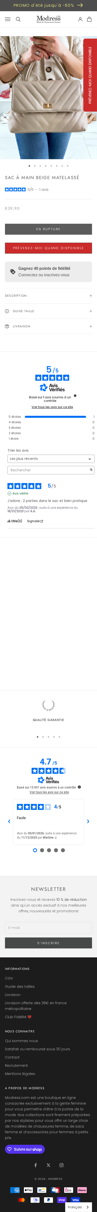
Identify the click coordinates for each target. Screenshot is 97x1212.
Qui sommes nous (21, 1040)
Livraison (12, 994)
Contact (12, 1057)
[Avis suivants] (88, 821)
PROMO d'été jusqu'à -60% (44, 5)
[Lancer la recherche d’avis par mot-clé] (91, 470)
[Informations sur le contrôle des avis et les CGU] (75, 396)
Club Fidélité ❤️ (18, 1016)
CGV (9, 978)
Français (75, 1207)
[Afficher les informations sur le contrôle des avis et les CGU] (79, 787)
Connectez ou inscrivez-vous (43, 275)
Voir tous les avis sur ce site (52, 407)
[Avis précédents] (8, 821)
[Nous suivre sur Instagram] (61, 1165)
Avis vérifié (20, 494)
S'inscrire (48, 943)
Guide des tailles (20, 986)
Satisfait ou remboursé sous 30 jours (37, 1049)
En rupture (48, 229)
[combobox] (78, 1207)
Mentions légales (20, 1073)
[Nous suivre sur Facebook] (35, 1165)
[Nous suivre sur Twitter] (48, 1165)
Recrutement (16, 1065)
